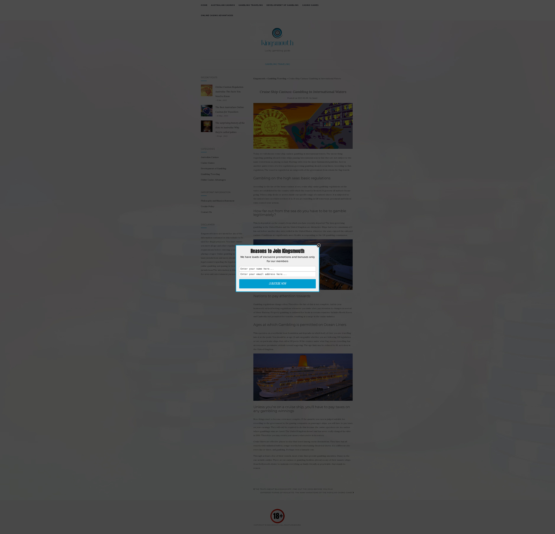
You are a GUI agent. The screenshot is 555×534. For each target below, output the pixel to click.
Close (319, 245)
